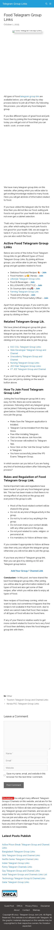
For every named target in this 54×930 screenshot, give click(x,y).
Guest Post (9, 906)
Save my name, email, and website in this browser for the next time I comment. (26, 775)
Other (9, 696)
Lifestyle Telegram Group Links (25, 279)
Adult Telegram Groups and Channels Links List (24, 874)
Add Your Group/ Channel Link (27, 571)
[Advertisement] (27, 67)
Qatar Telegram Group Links (15, 882)
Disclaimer (45, 906)
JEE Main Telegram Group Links (25, 366)
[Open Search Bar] (46, 4)
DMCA (19, 906)
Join (40, 285)
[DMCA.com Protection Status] (9, 896)
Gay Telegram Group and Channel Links (21, 870)
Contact (26, 910)
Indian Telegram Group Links (15, 863)
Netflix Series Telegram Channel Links (20, 859)
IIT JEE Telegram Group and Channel (28, 369)
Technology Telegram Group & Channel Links (23, 878)
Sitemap (36, 910)
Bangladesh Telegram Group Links (18, 851)
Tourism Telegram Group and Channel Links (27, 700)
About (16, 910)
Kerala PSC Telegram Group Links (23, 703)
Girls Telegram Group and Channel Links (21, 855)
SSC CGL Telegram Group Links (25, 347)
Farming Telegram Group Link (24, 291)
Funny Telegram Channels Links (17, 867)
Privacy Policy (31, 906)
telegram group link (29, 96)
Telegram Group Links (15, 3)
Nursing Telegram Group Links (24, 363)
